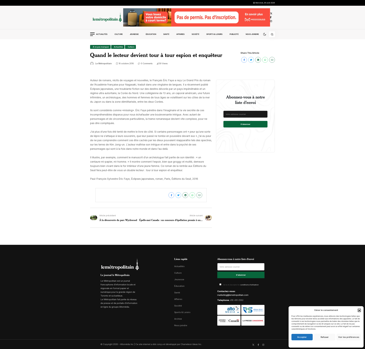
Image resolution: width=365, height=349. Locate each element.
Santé (166, 34)
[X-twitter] (253, 345)
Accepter (302, 337)
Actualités (101, 34)
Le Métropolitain (103, 63)
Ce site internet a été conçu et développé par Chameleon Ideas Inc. (168, 344)
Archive (178, 319)
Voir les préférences (348, 337)
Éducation (151, 34)
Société (195, 34)
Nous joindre (252, 34)
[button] (359, 310)
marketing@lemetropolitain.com (232, 295)
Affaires (180, 34)
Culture (118, 34)
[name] (106, 17)
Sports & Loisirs (214, 34)
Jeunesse (134, 34)
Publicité (234, 34)
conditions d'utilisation (249, 285)
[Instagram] (263, 345)
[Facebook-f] (258, 345)
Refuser (325, 337)
